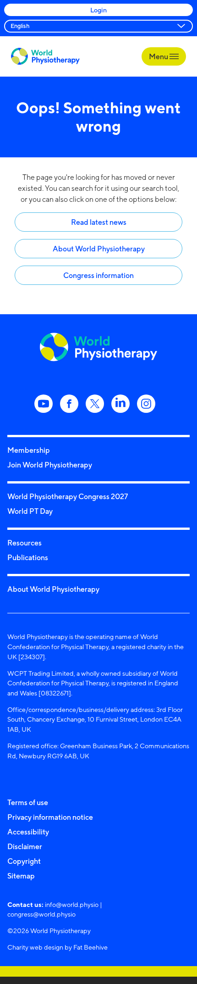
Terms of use (27, 802)
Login (98, 10)
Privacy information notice (50, 817)
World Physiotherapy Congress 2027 (67, 496)
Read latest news (98, 222)
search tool (160, 188)
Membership (28, 450)
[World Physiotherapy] (45, 56)
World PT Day (30, 511)
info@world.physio (71, 904)
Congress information (98, 275)
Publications (27, 557)
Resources (24, 542)
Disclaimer (24, 846)
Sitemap (21, 875)
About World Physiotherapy (99, 248)
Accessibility (28, 831)
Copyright (24, 861)
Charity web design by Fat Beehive (57, 947)
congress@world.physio (41, 914)
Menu (159, 56)
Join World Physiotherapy (49, 464)
